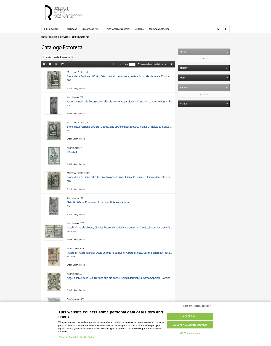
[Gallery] (50, 64)
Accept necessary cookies (190, 325)
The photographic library (118, 29)
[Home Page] (66, 12)
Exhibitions (72, 29)
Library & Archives (90, 29)
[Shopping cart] (218, 29)
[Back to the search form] (44, 64)
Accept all (190, 316)
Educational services (159, 29)
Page (125, 64)
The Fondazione (51, 29)
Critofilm (139, 29)
